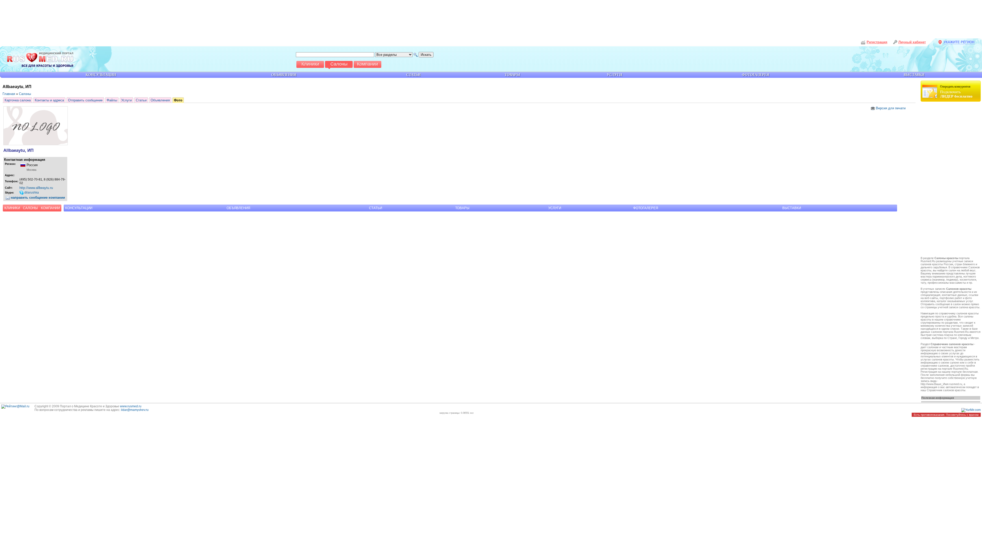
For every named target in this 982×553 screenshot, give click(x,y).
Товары (462, 208)
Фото (178, 100)
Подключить (956, 91)
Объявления (160, 100)
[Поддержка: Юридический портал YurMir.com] (971, 410)
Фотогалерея (645, 208)
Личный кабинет (912, 42)
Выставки (791, 208)
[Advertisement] (951, 180)
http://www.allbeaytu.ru (36, 188)
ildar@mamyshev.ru (135, 410)
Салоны (25, 94)
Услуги (126, 100)
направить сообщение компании (37, 197)
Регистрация (877, 42)
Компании (50, 208)
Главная (9, 94)
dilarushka (31, 192)
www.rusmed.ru (130, 406)
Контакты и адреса (49, 100)
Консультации (78, 208)
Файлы (112, 100)
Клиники (12, 208)
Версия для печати (890, 108)
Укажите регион (959, 42)
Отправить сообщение (85, 100)
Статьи (141, 100)
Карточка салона (18, 100)
